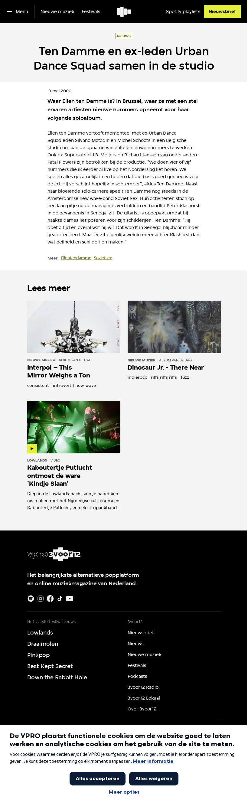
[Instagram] (40, 598)
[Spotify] (30, 598)
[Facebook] (50, 598)
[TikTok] (60, 598)
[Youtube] (69, 598)
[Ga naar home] (124, 11)
